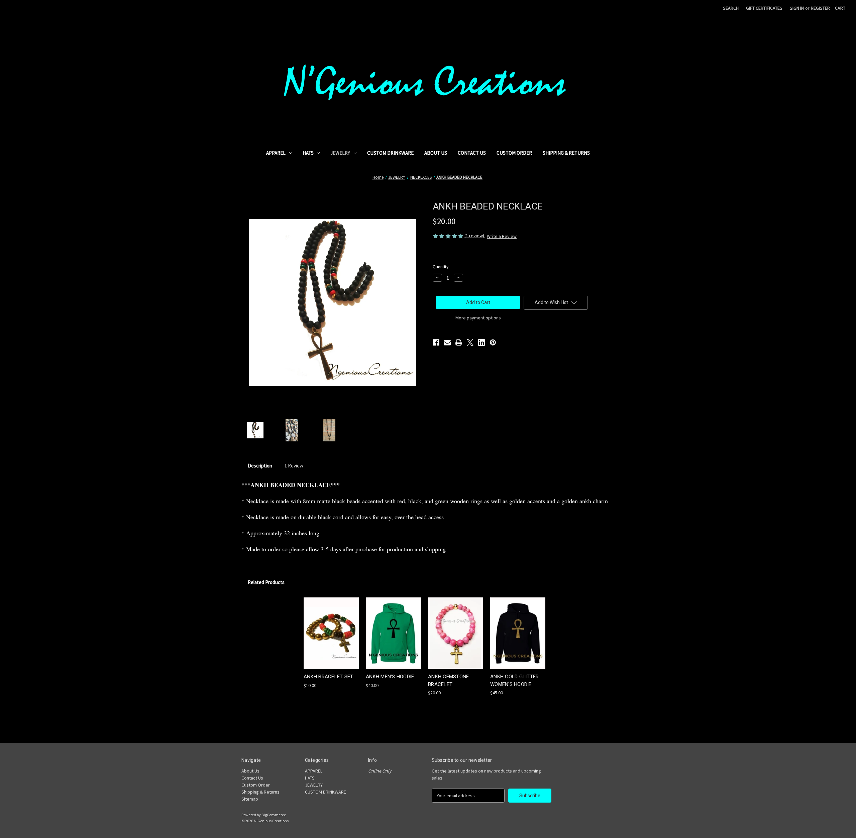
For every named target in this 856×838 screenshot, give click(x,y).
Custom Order (514, 153)
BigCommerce (273, 814)
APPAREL (276, 153)
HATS (308, 153)
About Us (435, 153)
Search (731, 8)
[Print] (458, 342)
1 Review (294, 465)
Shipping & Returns (566, 153)
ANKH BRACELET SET (328, 677)
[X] (470, 342)
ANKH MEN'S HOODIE (390, 677)
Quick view (326, 627)
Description (260, 465)
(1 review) (474, 236)
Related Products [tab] (266, 582)
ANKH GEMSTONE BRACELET (448, 680)
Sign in (797, 8)
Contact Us (472, 153)
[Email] (447, 342)
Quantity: (441, 266)
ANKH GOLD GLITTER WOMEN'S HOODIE (514, 680)
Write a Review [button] (502, 236)
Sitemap (249, 799)
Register (820, 8)
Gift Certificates (764, 8)
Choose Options (331, 639)
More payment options (478, 318)
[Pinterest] (493, 342)
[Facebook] (436, 342)
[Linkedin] (481, 342)
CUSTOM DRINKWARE (390, 153)
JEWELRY (340, 153)
